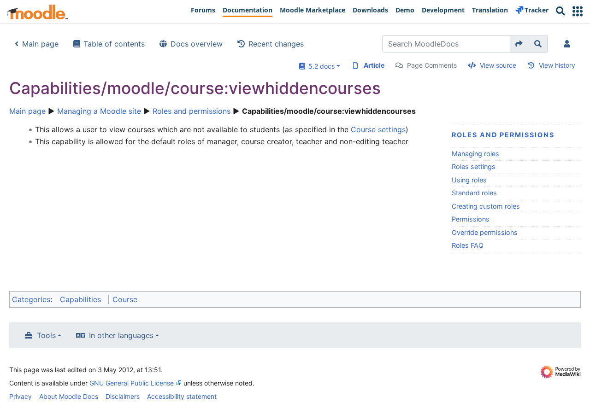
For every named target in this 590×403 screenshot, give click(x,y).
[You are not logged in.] (568, 44)
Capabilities (80, 299)
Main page (40, 43)
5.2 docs (320, 66)
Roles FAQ (468, 245)
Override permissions (485, 232)
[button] (577, 11)
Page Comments (432, 65)
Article (374, 65)
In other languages (121, 335)
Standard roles (474, 193)
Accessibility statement (182, 396)
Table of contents (114, 43)
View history (557, 65)
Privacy (20, 396)
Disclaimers (123, 396)
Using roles (469, 180)
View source (498, 65)
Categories (31, 299)
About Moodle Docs (68, 396)
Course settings (378, 129)
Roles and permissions (191, 111)
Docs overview (197, 43)
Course (124, 299)
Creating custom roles (486, 206)
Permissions (471, 219)
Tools (46, 335)
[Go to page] (519, 44)
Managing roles (475, 154)
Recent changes (276, 43)
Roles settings (474, 166)
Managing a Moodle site (99, 111)
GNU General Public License (131, 383)
